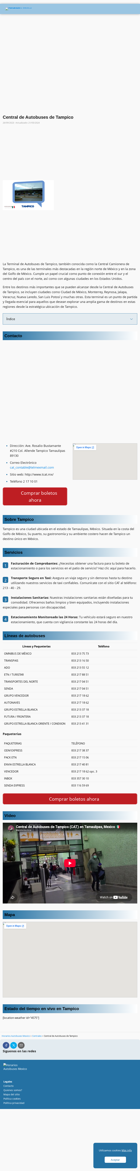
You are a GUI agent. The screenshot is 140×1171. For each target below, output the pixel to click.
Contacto (8, 1085)
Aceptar (115, 1159)
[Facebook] (6, 1045)
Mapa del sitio (11, 1094)
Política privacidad (13, 1103)
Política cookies (12, 1098)
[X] (13, 1045)
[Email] (21, 1045)
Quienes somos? (12, 1090)
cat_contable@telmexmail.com (32, 467)
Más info (127, 1150)
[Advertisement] (70, 40)
